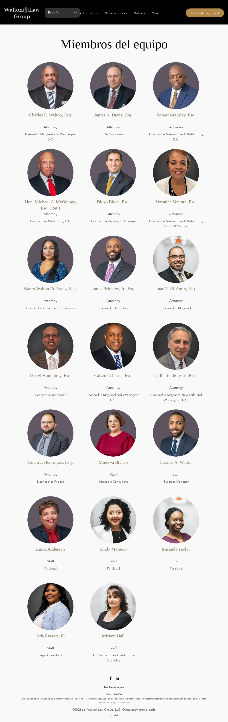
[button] (85, 13)
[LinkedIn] (117, 678)
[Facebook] (110, 678)
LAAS (116, 715)
